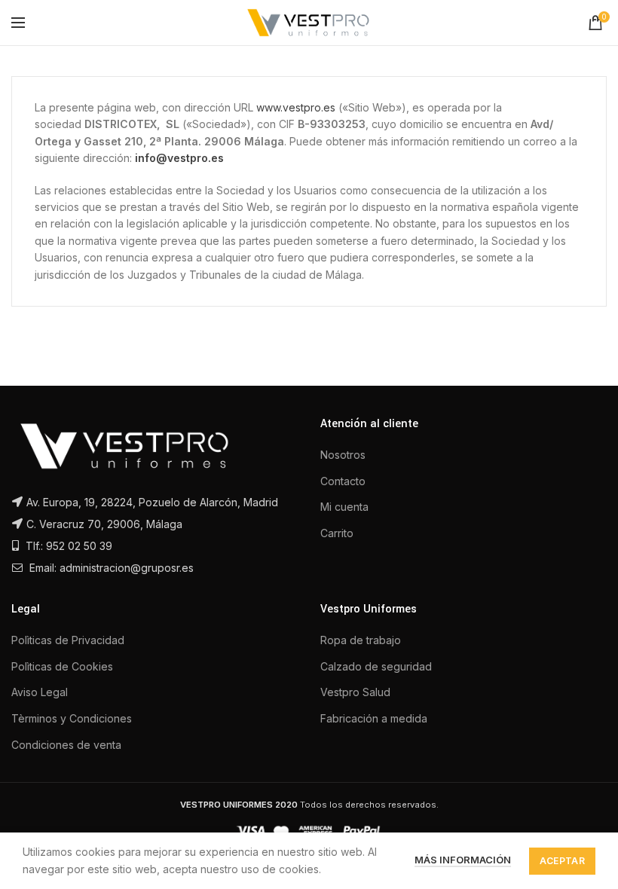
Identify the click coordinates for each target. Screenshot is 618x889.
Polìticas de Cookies (62, 666)
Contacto (343, 481)
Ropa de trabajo (360, 640)
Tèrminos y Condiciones (71, 718)
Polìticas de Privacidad (67, 640)
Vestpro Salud (355, 692)
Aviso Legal (39, 692)
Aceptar (562, 860)
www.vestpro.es (295, 107)
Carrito (336, 533)
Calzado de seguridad (376, 666)
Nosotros (343, 454)
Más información (463, 860)
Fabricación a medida (373, 718)
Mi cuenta (344, 506)
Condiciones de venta (66, 744)
